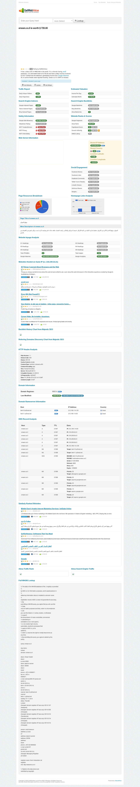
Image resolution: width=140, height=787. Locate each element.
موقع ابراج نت (26, 521)
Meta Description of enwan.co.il (32, 226)
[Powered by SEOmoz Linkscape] (99, 130)
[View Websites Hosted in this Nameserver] (56, 410)
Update (38, 85)
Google (24, 558)
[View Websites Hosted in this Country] (99, 151)
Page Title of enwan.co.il (29, 218)
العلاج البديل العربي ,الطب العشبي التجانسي (36, 546)
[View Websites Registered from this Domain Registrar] (60, 391)
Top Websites (102, 2)
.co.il (64, 71)
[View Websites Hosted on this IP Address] (103, 145)
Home (95, 2)
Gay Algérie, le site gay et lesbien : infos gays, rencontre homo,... (45, 304)
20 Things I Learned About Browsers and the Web (40, 267)
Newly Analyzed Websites (114, 2)
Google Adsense (63, 75)
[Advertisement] (70, 48)
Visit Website (28, 85)
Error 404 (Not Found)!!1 (30, 294)
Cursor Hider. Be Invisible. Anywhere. (35, 316)
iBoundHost (118, 780)
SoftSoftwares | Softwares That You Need (37, 533)
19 (90, 130)
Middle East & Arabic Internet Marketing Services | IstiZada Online (46, 508)
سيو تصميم (25, 281)
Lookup (79, 20)
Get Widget (48, 85)
